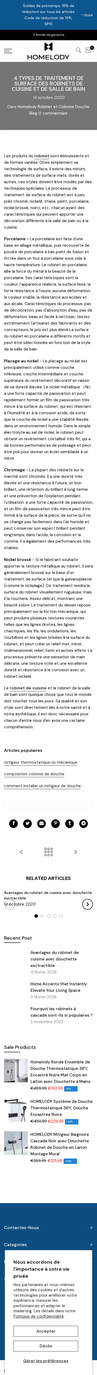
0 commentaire (53, 113)
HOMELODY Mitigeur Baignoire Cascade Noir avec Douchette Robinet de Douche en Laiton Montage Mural (59, 1144)
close (88, 14)
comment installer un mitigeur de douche (42, 786)
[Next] (87, 904)
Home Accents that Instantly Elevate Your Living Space (58, 987)
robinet (41, 156)
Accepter (46, 1331)
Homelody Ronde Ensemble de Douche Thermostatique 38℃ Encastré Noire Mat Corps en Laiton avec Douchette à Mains (60, 1071)
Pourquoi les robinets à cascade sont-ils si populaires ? (61, 1012)
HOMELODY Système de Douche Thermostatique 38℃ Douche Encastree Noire (61, 1108)
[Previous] (9, 904)
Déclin (46, 1346)
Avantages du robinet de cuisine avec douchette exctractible (54, 959)
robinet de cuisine (28, 688)
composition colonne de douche (34, 774)
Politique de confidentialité (38, 1316)
